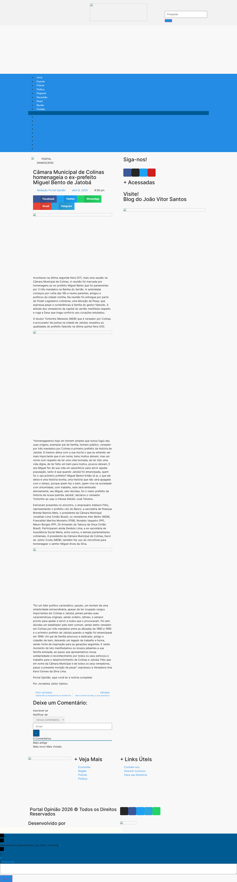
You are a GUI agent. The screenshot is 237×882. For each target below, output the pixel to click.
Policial (40, 85)
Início (39, 77)
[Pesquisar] (168, 20)
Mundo (40, 105)
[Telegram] (49, 21)
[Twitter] (43, 21)
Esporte (41, 81)
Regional (41, 93)
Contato (41, 109)
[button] (118, 113)
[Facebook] (37, 21)
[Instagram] (31, 21)
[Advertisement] (118, 49)
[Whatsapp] (55, 21)
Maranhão (42, 97)
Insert (6, 878)
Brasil (40, 101)
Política (40, 89)
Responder (8, 861)
